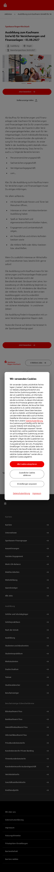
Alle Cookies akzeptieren (27, 464)
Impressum (36, 493)
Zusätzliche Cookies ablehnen (27, 474)
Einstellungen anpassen (27, 484)
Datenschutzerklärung (34, 421)
